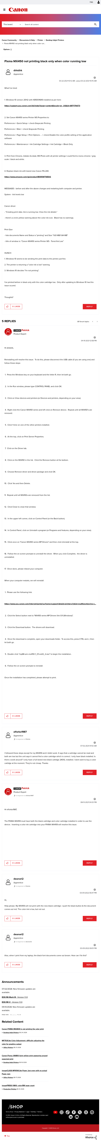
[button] (85, 551)
